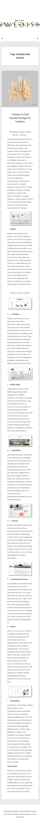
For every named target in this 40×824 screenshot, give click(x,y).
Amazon (23, 135)
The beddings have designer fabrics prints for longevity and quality (18, 744)
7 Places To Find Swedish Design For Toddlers (20, 118)
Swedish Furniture (20, 16)
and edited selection (16, 404)
